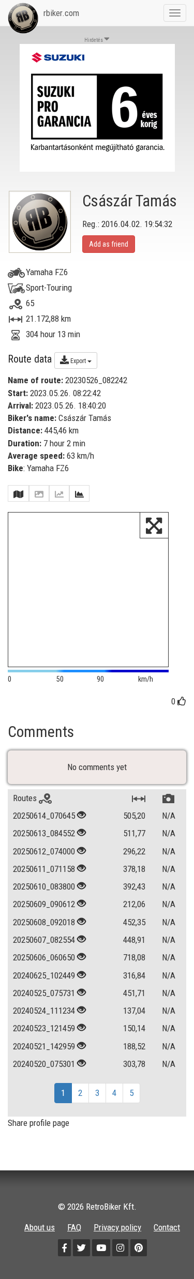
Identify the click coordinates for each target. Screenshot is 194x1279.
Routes (26, 798)
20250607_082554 (44, 940)
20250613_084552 (44, 833)
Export (78, 361)
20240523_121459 (44, 1028)
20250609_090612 (44, 904)
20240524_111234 (44, 1010)
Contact (167, 1227)
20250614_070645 (44, 815)
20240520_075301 (44, 1064)
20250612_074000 (44, 851)
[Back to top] (164, 1249)
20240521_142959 (44, 1046)
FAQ (74, 1227)
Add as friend (108, 244)
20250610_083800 (44, 886)
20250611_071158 (44, 869)
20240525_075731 (44, 993)
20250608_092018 (44, 922)
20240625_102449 (44, 975)
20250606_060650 (44, 957)
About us (39, 1227)
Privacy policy (117, 1227)
